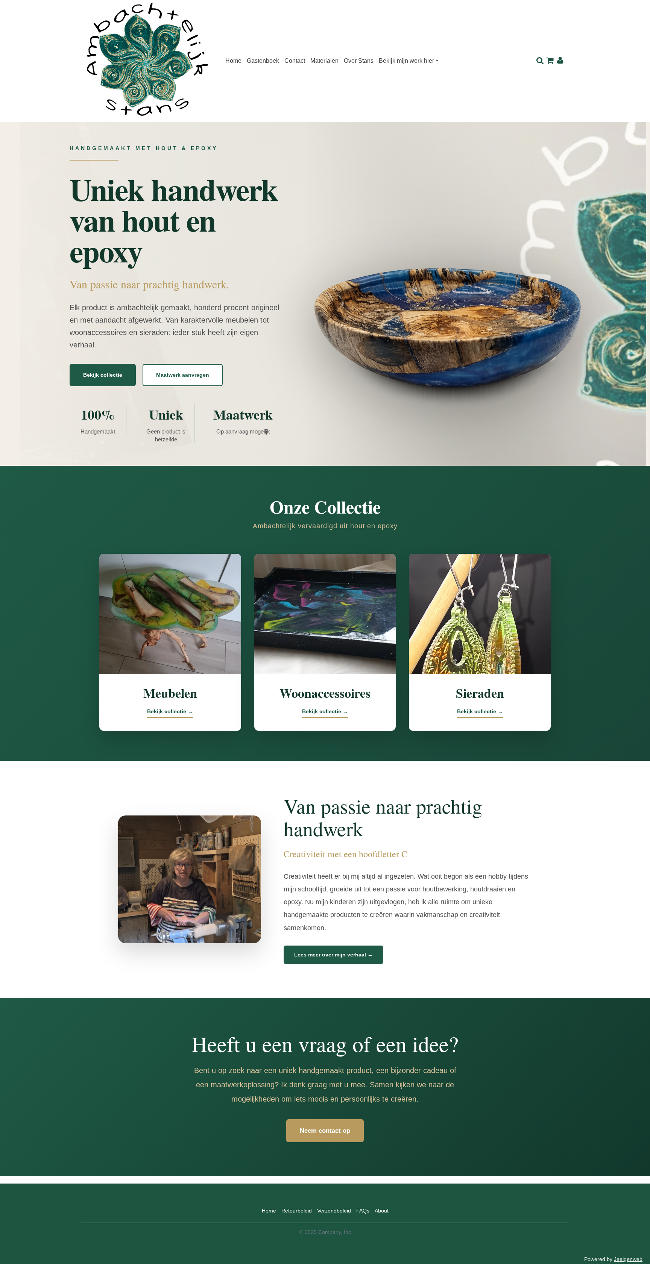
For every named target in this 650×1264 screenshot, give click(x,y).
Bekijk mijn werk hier (406, 61)
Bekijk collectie (102, 375)
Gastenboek (263, 61)
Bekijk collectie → (170, 711)
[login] (560, 60)
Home (233, 61)
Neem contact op (325, 1130)
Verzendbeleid (334, 1211)
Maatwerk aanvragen (182, 375)
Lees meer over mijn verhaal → (333, 955)
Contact (294, 61)
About (382, 1211)
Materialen (324, 61)
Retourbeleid (296, 1211)
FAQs (362, 1211)
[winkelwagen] (550, 60)
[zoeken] (540, 60)
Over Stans (359, 61)
